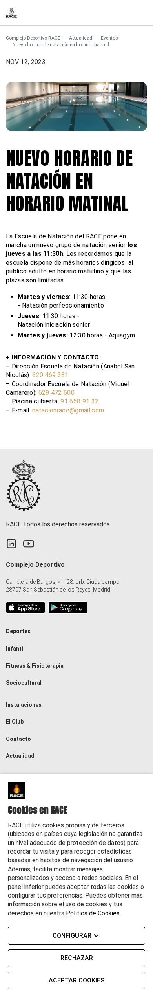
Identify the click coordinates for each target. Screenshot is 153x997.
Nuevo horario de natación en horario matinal (61, 45)
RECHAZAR (76, 958)
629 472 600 (56, 392)
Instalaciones (24, 705)
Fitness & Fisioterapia (35, 666)
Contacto (18, 739)
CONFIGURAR (72, 935)
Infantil (15, 648)
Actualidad (80, 38)
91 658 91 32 (79, 401)
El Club (15, 721)
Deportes (18, 631)
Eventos (109, 38)
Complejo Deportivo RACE (33, 38)
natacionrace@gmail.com (68, 410)
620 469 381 (50, 375)
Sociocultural (24, 683)
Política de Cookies (93, 913)
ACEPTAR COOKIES (76, 980)
